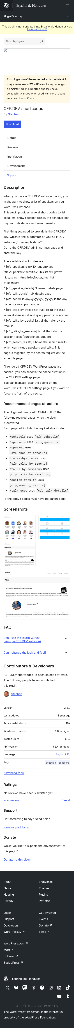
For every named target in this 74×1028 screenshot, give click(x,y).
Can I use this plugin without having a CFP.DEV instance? (22, 639)
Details (11, 138)
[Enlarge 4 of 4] (65, 574)
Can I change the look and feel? (25, 652)
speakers (64, 762)
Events (43, 919)
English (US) (63, 754)
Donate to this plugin (17, 859)
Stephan (13, 114)
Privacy (8, 901)
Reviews (12, 147)
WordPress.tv (14, 932)
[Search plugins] (41, 41)
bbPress (11, 956)
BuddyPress (13, 962)
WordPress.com (16, 943)
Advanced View (14, 773)
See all (66, 800)
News (7, 888)
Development (16, 166)
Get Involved (47, 912)
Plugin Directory (13, 16)
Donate (45, 925)
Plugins (43, 894)
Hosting (9, 894)
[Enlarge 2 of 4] (65, 520)
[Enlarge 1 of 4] (31, 520)
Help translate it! (37, 29)
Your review (11, 800)
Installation (14, 156)
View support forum (16, 827)
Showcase (46, 882)
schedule (51, 762)
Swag (44, 932)
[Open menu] (68, 5)
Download (12, 124)
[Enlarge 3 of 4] (31, 547)
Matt (9, 950)
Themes (44, 888)
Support (12, 175)
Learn (7, 912)
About (7, 882)
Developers (11, 925)
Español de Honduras (26, 979)
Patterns (44, 901)
